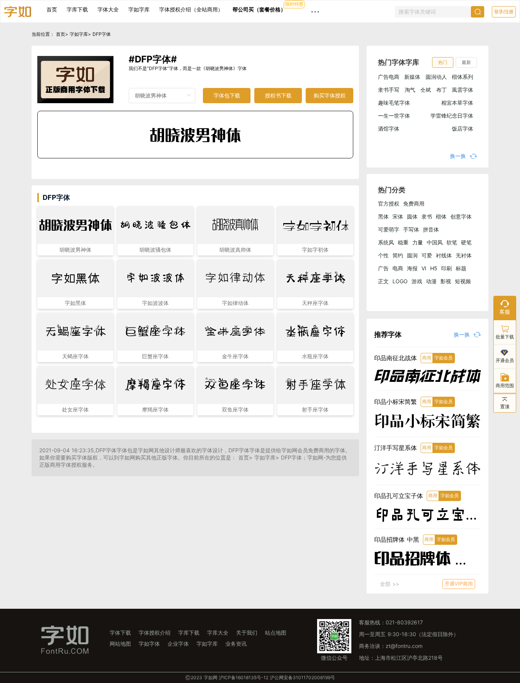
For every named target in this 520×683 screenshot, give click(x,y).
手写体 (411, 229)
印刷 (446, 268)
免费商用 (413, 203)
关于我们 (246, 632)
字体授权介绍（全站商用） (191, 9)
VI (423, 268)
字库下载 (77, 9)
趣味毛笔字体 (394, 102)
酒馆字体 (388, 128)
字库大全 (217, 632)
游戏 (417, 281)
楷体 (441, 216)
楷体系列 (462, 76)
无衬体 (464, 255)
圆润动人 (436, 76)
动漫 (431, 281)
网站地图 (120, 643)
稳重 (403, 242)
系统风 (386, 242)
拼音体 (431, 229)
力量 (417, 242)
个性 (383, 255)
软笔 (452, 242)
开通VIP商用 (459, 584)
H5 (433, 268)
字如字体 (149, 643)
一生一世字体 (394, 115)
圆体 (412, 216)
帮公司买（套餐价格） (259, 9)
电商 (397, 268)
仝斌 (425, 89)
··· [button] (315, 11)
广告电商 (388, 76)
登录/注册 (504, 11)
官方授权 (388, 203)
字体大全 (108, 9)
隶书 (426, 216)
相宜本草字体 (457, 102)
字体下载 (120, 632)
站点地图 (275, 632)
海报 (412, 268)
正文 (383, 281)
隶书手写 (388, 89)
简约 (397, 255)
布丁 (441, 89)
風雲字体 (462, 89)
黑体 (383, 216)
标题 (461, 268)
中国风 (435, 242)
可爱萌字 (388, 229)
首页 (51, 9)
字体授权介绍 (155, 632)
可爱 (426, 255)
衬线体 (444, 255)
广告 (383, 268)
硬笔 (466, 242)
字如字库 (139, 9)
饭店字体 (462, 128)
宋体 (397, 216)
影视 (445, 281)
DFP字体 (102, 34)
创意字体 (461, 216)
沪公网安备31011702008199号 (302, 677)
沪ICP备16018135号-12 (243, 677)
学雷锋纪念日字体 (452, 115)
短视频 (463, 281)
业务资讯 (236, 643)
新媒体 (412, 76)
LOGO (400, 281)
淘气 (410, 89)
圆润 (412, 255)
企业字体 (178, 643)
